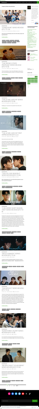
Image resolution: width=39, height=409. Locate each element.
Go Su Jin (8, 40)
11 (29, 80)
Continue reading (5, 74)
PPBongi (8, 213)
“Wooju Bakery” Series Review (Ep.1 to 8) (11, 254)
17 (28, 81)
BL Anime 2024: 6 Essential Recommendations (31, 47)
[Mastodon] (19, 393)
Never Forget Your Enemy (6, 381)
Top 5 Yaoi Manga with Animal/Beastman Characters (31, 37)
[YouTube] (23, 393)
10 (28, 80)
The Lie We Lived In (8, 112)
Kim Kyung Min (9, 111)
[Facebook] (12, 393)
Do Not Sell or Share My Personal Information (13, 405)
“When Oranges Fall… (32, 57)
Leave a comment (15, 68)
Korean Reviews (4, 25)
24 (28, 83)
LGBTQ (18, 41)
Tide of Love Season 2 (9, 187)
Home (16, 2)
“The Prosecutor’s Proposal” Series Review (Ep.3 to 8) (11, 65)
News (26, 2)
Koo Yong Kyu (10, 41)
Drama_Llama (9, 68)
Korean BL (14, 41)
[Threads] (26, 393)
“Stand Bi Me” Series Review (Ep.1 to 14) (13, 28)
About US (19, 2)
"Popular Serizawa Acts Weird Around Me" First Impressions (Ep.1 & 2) (31, 45)
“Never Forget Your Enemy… (33, 60)
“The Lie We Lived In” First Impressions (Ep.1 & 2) (12, 134)
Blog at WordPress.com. (4, 405)
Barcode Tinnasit (5, 266)
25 (29, 83)
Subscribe (34, 400)
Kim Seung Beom (14, 111)
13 (32, 80)
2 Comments (15, 334)
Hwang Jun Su (9, 380)
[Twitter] (16, 393)
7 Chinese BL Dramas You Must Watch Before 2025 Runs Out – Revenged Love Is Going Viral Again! (32, 42)
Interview (34, 2)
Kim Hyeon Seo (16, 186)
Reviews (23, 2)
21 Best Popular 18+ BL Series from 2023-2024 (31, 30)
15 (35, 80)
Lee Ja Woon (18, 380)
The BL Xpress (4, 2)
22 (35, 81)
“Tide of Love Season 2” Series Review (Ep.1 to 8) (11, 174)
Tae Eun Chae (14, 42)
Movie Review (30, 2)
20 (32, 81)
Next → (17, 385)
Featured (4, 40)
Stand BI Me (9, 42)
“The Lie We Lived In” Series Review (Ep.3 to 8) (12, 100)
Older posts (3, 389)
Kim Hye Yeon (17, 40)
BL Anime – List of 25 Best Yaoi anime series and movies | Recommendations (32, 34)
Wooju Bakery (5, 267)
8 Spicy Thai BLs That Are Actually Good (31, 32)
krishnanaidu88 (10, 291)
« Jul (28, 86)
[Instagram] (9, 393)
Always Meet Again (5, 343)
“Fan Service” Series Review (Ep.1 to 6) (13, 289)
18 (29, 81)
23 (36, 81)
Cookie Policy (18, 407)
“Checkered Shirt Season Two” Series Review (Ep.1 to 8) (12, 209)
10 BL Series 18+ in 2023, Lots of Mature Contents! (32, 39)
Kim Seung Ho (4, 41)
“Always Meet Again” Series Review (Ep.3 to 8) (12, 331)
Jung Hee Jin (12, 40)
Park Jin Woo (4, 42)
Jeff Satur (14, 266)
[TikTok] (29, 393)
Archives (28, 68)
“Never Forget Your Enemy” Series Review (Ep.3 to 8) (13, 366)
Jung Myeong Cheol (9, 186)
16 (36, 80)
